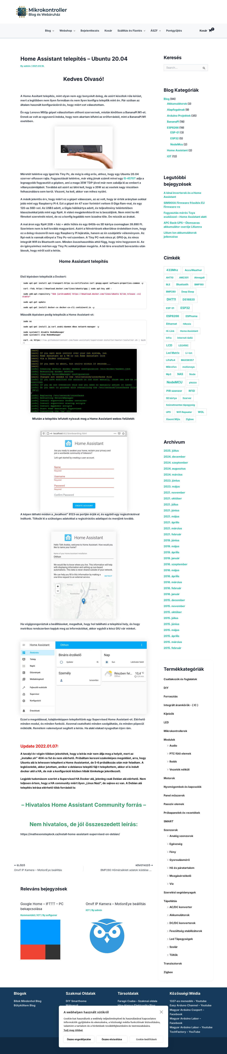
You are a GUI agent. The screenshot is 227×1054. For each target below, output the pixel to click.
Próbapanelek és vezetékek (182, 812)
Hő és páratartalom (182, 867)
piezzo (193, 382)
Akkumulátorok (177, 103)
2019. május (171, 546)
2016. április (171, 576)
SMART (168, 821)
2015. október (173, 612)
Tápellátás (170, 901)
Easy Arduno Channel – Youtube (191, 1005)
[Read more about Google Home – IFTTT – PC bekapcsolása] (40, 939)
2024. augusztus (175, 468)
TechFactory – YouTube (185, 1031)
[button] (52, 30)
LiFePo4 (170, 360)
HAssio (187, 323)
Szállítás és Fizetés (129, 30)
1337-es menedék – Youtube (188, 1001)
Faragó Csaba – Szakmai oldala (137, 1001)
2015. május (171, 630)
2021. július (171, 504)
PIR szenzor (174, 390)
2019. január (172, 558)
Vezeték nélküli (179, 769)
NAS (180, 374)
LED (166, 722)
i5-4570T (130, 178)
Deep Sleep (187, 291)
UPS (168, 412)
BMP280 (171, 291)
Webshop (65, 30)
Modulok (169, 739)
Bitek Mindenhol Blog (27, 1001)
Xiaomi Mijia (173, 419)
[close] (161, 1011)
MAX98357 (187, 360)
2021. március (173, 528)
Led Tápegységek (181, 939)
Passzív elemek (174, 804)
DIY (166, 687)
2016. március (173, 582)
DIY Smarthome (76, 1001)
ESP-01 (174, 132)
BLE (168, 284)
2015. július (171, 618)
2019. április (171, 552)
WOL (201, 412)
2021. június (171, 510)
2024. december (174, 456)
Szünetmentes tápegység (180, 404)
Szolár (174, 947)
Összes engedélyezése (79, 1039)
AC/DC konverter (181, 907)
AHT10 (169, 277)
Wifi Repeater (184, 412)
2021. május (171, 516)
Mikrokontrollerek (175, 731)
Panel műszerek (174, 795)
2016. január (172, 594)
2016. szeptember (175, 564)
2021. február (172, 534)
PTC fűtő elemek (180, 753)
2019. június (171, 540)
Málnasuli (72, 1005)
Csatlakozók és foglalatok (180, 679)
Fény (173, 852)
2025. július (171, 450)
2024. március (173, 474)
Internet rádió (185, 337)
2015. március (173, 642)
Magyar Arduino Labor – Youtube (191, 1027)
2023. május (172, 486)
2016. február (172, 588)
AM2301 (183, 277)
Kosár (108, 30)
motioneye (188, 366)
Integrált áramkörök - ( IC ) (181, 705)
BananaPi (173, 121)
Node (192, 374)
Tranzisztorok (173, 963)
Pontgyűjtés (174, 30)
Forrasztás (171, 696)
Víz (172, 883)
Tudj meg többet (73, 1030)
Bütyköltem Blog (24, 1005)
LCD (169, 345)
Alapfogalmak (176, 109)
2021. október (173, 498)
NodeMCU (174, 382)
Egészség (176, 844)
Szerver (187, 398)
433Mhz (172, 270)
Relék (173, 761)
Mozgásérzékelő (180, 875)
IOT (39, 915)
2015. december (174, 600)
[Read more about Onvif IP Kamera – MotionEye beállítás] (107, 935)
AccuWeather (193, 270)
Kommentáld (27, 915)
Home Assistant (177, 150)
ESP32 (174, 138)
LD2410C (183, 345)
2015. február (172, 648)
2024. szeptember (176, 462)
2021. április (171, 522)
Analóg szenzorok (181, 836)
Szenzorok (171, 830)
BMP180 (199, 284)
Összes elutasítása (112, 1039)
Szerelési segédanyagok (180, 892)
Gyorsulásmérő (180, 860)
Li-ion (188, 352)
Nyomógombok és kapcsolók (182, 786)
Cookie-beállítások (146, 1039)
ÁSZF (154, 30)
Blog (48, 30)
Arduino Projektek (179, 115)
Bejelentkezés (90, 30)
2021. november (174, 492)
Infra (168, 337)
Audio (173, 745)
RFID (192, 390)
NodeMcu (176, 144)
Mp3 (168, 374)
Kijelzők (169, 713)
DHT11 (171, 299)
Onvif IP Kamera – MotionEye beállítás (116, 904)
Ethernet (171, 323)
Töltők (174, 955)
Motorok (169, 778)
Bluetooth (182, 284)
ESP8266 (173, 127)
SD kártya (171, 398)
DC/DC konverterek (182, 923)
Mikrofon (171, 366)
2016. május (171, 570)
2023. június (172, 480)
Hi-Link (170, 331)
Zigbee (190, 419)
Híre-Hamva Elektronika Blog (136, 1005)
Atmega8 (199, 277)
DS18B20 (189, 299)
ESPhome (191, 316)
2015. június (171, 624)
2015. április (171, 636)
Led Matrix (172, 352)
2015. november (174, 606)
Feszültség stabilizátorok (186, 931)
